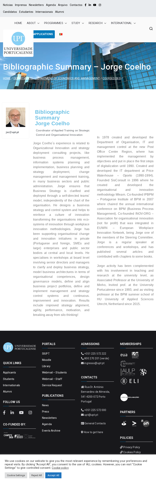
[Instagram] (100, 4)
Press (45, 411)
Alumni (59, 11)
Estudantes (26, 11)
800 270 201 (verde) (96, 358)
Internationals (11, 385)
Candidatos (10, 11)
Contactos (76, 4)
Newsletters (36, 4)
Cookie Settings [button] (16, 475)
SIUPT (46, 353)
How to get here (93, 432)
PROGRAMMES (53, 23)
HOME (18, 23)
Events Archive (51, 430)
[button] (38, 23)
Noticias (8, 4)
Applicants (9, 372)
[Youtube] (94, 4)
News (45, 405)
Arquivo (63, 4)
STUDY (76, 23)
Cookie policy (60, 468)
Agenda (51, 4)
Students (8, 378)
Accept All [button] (53, 475)
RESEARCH (96, 23)
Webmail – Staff (52, 378)
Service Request (52, 385)
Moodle (46, 359)
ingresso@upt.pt (94, 363)
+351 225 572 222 (95, 353)
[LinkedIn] (90, 4)
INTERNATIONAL (121, 23)
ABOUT (31, 23)
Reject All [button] (36, 475)
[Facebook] (85, 4)
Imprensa (21, 4)
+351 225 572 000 (95, 410)
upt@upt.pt (91, 414)
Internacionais (44, 11)
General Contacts (95, 423)
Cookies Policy (132, 452)
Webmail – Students (54, 372)
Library (46, 366)
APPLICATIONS (43, 34)
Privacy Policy (131, 447)
